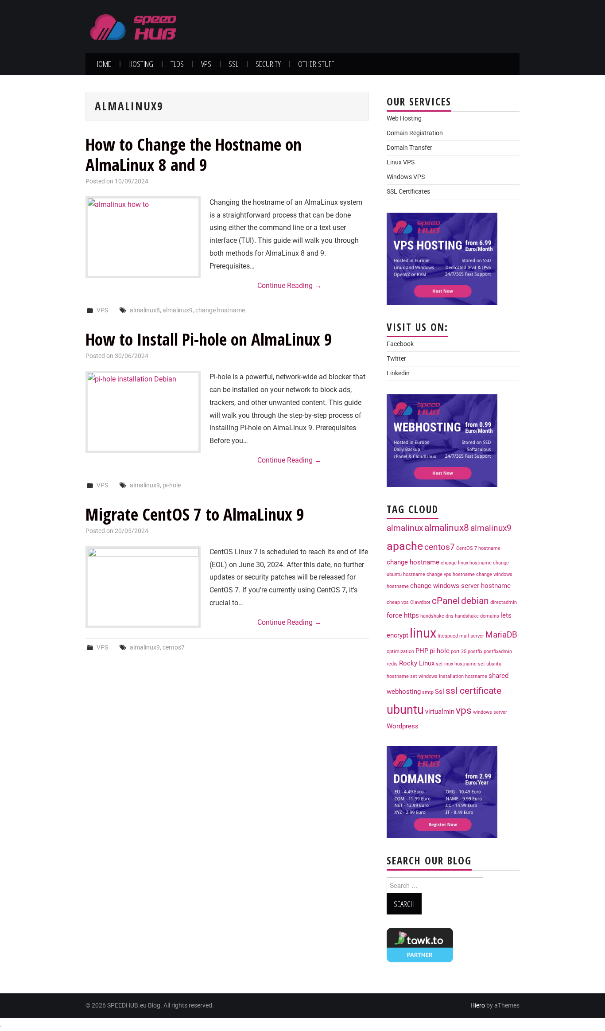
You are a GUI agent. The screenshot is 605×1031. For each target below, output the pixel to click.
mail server (471, 636)
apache (405, 546)
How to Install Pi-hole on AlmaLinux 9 (208, 338)
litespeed (448, 636)
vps (464, 710)
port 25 (458, 651)
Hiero (477, 1005)
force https (403, 615)
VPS (206, 64)
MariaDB (501, 635)
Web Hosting (404, 118)
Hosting (140, 64)
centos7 (174, 647)
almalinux (405, 528)
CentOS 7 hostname (478, 548)
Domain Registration (415, 133)
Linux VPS (401, 162)
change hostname (220, 310)
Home (102, 64)
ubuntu (405, 710)
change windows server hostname (460, 586)
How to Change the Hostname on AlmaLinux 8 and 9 (193, 154)
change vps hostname (451, 574)
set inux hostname (456, 664)
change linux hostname (466, 563)
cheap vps (398, 602)
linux (423, 633)
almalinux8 (145, 310)
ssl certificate (473, 690)
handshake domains (477, 616)
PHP (421, 651)
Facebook (400, 344)
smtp (428, 692)
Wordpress (403, 726)
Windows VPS (406, 177)
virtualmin (439, 712)
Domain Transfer (409, 148)
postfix (475, 651)
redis (392, 664)
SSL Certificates (408, 191)
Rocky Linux (416, 663)
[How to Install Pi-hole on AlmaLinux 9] (143, 412)
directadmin (503, 602)
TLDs (177, 64)
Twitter (396, 358)
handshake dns (437, 616)
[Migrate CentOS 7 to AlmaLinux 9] (143, 587)
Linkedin (398, 373)
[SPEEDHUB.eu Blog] (133, 26)
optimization (400, 651)
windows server (490, 712)
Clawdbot (420, 602)
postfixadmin (498, 651)
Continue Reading (289, 285)
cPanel (446, 600)
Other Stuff (316, 64)
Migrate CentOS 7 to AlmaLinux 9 (194, 513)
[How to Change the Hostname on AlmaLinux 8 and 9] (143, 237)
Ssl (439, 692)
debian (475, 600)
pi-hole (172, 485)
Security (268, 64)
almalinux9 (178, 310)
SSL (233, 64)
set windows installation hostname (448, 676)
